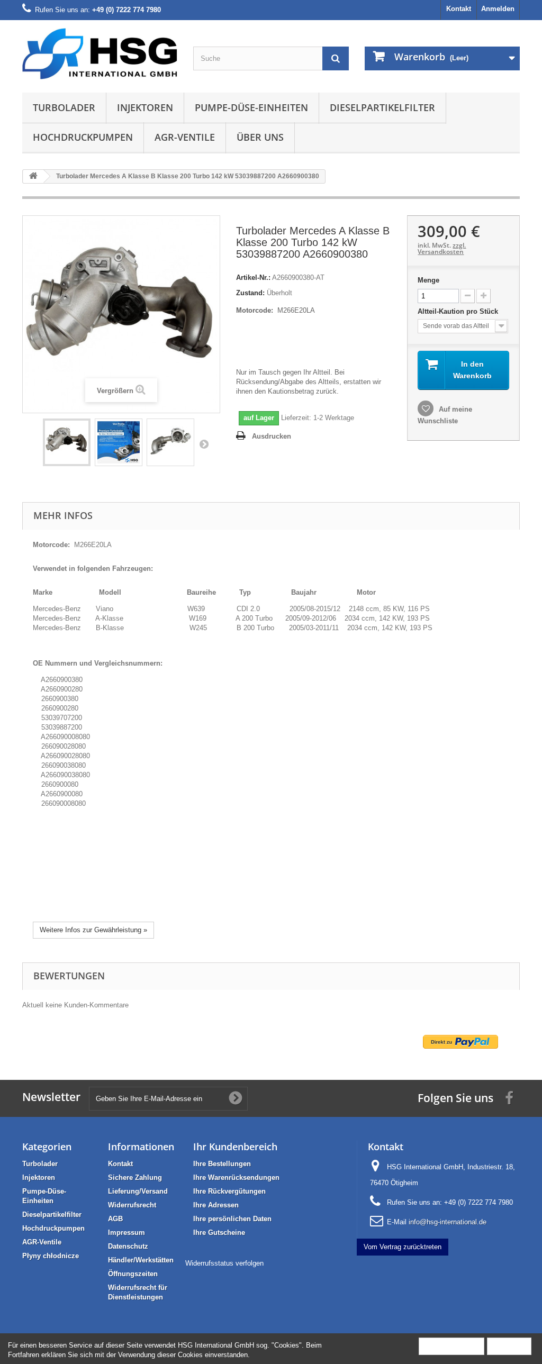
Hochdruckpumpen (83, 137)
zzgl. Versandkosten (442, 248)
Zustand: (250, 293)
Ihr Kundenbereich (235, 1146)
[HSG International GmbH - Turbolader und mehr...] (99, 53)
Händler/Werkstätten (141, 1260)
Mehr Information (451, 1346)
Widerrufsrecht (132, 1205)
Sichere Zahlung (135, 1177)
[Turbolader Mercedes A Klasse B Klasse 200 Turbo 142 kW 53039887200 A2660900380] (66, 442)
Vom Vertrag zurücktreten (402, 1247)
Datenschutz (128, 1246)
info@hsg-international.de (447, 1222)
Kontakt (458, 9)
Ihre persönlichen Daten (232, 1219)
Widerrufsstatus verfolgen (224, 1263)
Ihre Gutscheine (219, 1232)
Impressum (126, 1232)
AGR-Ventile (185, 137)
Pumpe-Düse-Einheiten (251, 107)
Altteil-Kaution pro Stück (459, 311)
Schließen (509, 1346)
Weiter (203, 444)
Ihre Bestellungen (222, 1164)
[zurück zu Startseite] (33, 176)
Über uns (260, 137)
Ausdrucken (271, 436)
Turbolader (64, 107)
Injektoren (145, 107)
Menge (428, 280)
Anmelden (497, 9)
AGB (115, 1219)
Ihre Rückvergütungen (229, 1191)
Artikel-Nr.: (253, 277)
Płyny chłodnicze (50, 1256)
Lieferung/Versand (138, 1191)
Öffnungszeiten (133, 1274)
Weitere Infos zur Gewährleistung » (93, 930)
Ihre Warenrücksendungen (236, 1177)
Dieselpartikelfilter (382, 107)
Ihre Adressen (216, 1205)
